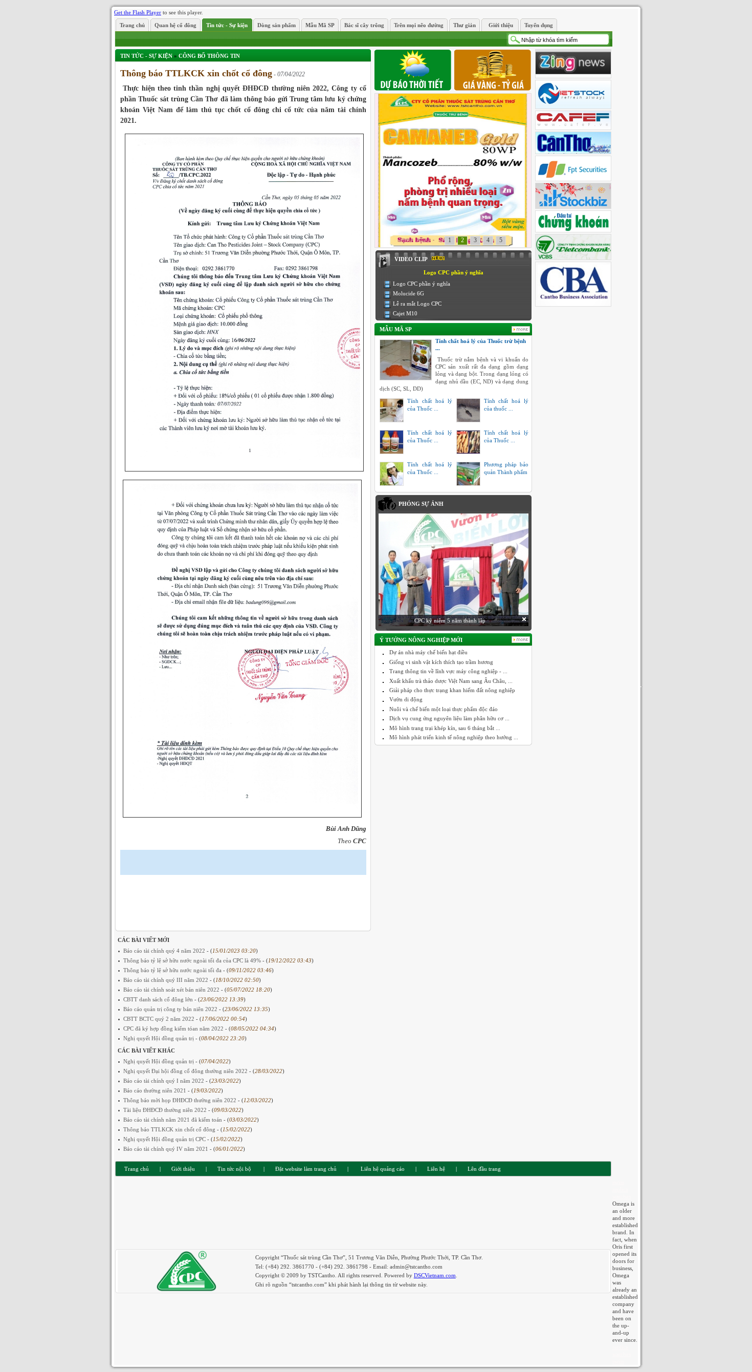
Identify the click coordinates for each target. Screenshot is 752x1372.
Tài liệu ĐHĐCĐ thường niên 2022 (165, 1110)
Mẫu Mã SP (396, 329)
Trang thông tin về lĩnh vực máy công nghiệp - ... (448, 671)
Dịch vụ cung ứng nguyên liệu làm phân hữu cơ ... (449, 718)
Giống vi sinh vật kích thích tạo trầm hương (441, 662)
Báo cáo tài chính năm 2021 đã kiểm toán (173, 1120)
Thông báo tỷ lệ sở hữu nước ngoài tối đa (173, 970)
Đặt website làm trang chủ (306, 1169)
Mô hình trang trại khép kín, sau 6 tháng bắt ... (444, 728)
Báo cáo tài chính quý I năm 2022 (164, 1081)
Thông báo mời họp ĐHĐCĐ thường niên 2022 (180, 1100)
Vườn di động (406, 699)
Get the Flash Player (137, 12)
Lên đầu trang (484, 1169)
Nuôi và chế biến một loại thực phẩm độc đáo (443, 709)
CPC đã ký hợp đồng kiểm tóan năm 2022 (174, 1028)
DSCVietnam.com (435, 1275)
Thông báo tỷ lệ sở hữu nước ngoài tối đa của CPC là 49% (192, 960)
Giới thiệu (183, 1169)
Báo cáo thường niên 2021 (155, 1090)
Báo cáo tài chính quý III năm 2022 (166, 980)
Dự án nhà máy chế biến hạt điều (428, 652)
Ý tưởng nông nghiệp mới (421, 640)
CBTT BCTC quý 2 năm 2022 (159, 1019)
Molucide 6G (408, 293)
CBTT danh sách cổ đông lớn (158, 999)
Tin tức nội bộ (234, 1169)
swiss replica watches (621, 1189)
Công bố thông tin (209, 56)
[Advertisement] (240, 895)
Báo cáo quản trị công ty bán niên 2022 (171, 1009)
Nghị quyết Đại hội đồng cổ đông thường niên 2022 (186, 1071)
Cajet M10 (405, 313)
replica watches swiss (621, 1354)
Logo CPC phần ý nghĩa (421, 284)
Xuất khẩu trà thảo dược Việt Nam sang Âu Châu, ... (451, 681)
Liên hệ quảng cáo (382, 1169)
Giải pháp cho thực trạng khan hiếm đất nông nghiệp (452, 690)
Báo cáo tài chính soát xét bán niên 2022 (172, 990)
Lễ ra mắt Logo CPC (417, 304)
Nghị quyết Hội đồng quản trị (159, 1038)
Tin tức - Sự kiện (146, 56)
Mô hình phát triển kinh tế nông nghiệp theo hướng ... (453, 737)
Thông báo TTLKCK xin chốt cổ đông (170, 1129)
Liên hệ (436, 1169)
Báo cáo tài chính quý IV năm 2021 (166, 1149)
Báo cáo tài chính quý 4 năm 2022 (165, 951)
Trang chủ (136, 1169)
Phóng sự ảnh (421, 504)
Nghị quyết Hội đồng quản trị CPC (165, 1139)
